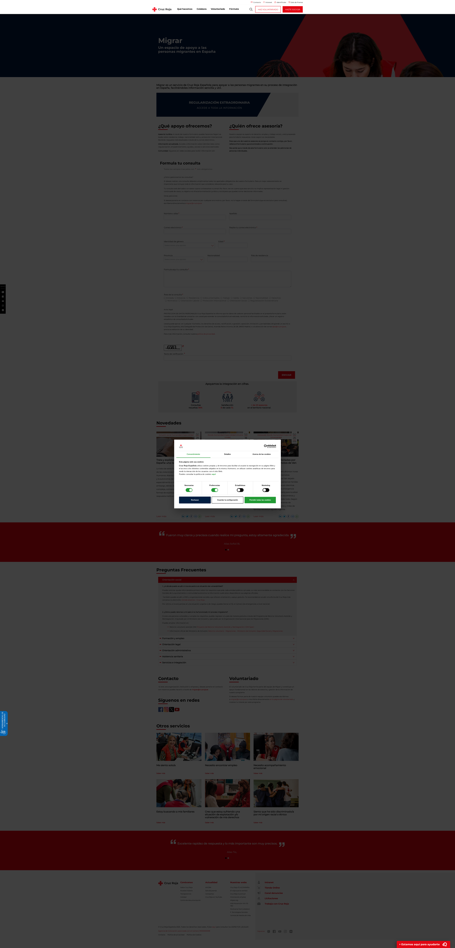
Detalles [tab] (227, 454)
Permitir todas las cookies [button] (260, 500)
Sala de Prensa (297, 2)
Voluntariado (218, 9)
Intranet (269, 2)
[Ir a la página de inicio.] (161, 9)
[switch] (214, 490)
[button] (251, 9)
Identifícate (281, 2)
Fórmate (234, 9)
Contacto (257, 2)
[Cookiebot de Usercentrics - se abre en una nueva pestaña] (265, 446)
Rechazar (195, 500)
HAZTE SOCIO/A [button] (292, 9)
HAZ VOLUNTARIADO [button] (268, 9)
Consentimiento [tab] (193, 454)
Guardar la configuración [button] (227, 500)
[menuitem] (185, 9)
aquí (214, 474)
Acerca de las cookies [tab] (262, 454)
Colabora (202, 9)
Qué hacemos (184, 9)
